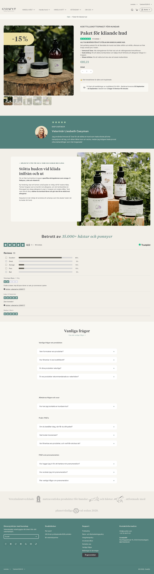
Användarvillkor (87, 541)
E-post (7, 536)
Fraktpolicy (86, 531)
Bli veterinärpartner (51, 537)
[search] (132, 10)
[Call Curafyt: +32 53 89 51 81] (36, 544)
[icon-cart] (136, 10)
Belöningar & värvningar (90, 550)
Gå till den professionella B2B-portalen (58, 534)
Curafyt (147, 569)
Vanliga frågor (87, 547)
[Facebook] (6, 544)
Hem (68, 17)
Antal (82, 67)
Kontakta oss (86, 544)
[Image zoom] (39, 61)
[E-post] (31, 544)
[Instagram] (11, 544)
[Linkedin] (26, 544)
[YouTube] (21, 544)
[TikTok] (16, 544)
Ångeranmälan (90, 555)
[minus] (82, 71)
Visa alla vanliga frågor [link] (76, 335)
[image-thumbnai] (8, 100)
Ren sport (48, 531)
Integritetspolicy (87, 537)
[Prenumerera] (36, 536)
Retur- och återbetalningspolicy (93, 534)
